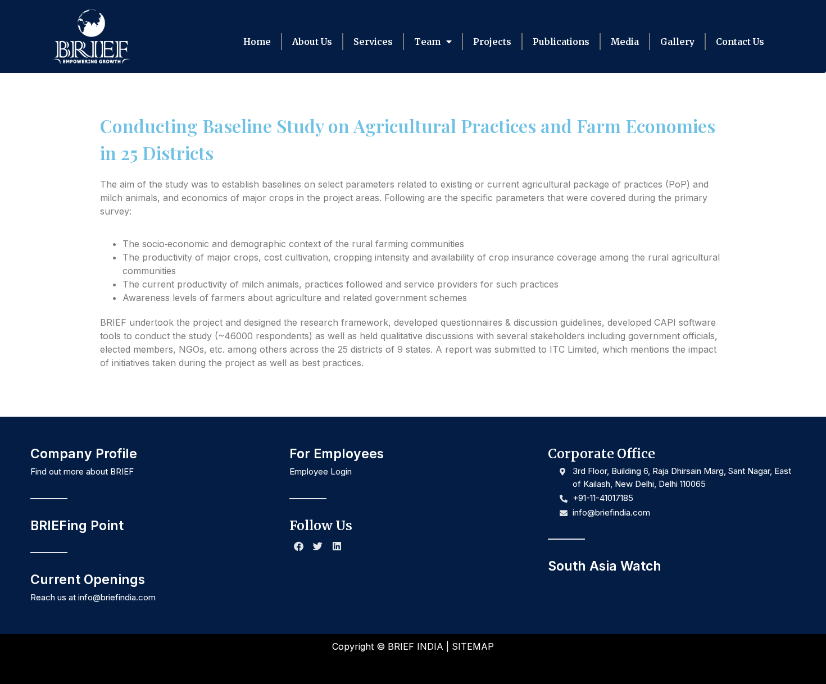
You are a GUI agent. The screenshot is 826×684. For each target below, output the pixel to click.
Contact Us (740, 41)
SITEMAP (473, 646)
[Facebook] (298, 546)
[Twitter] (318, 546)
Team (427, 41)
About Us (312, 41)
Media (625, 41)
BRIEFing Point (77, 525)
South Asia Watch (604, 566)
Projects (492, 41)
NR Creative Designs (452, 666)
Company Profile (83, 454)
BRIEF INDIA (415, 646)
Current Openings (87, 579)
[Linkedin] (337, 546)
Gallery (677, 41)
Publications (561, 41)
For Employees (336, 454)
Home (257, 41)
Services (373, 41)
